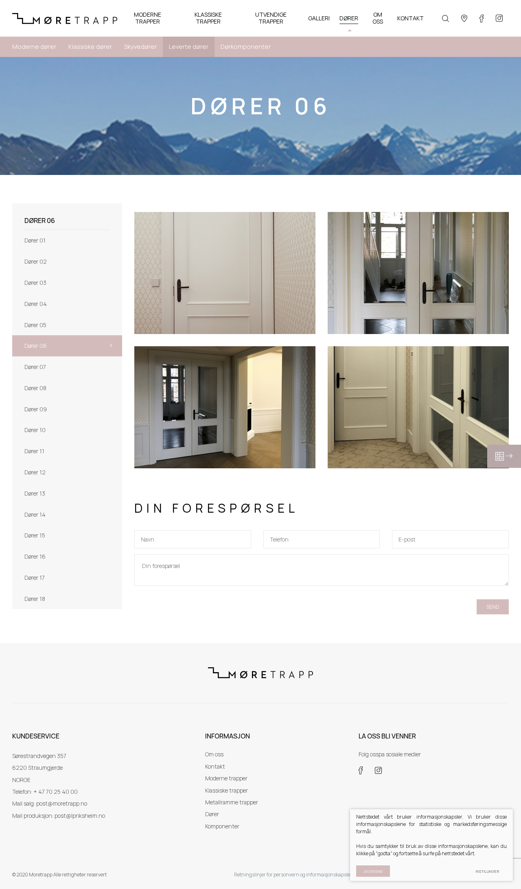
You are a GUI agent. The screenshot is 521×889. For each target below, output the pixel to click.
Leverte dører (188, 46)
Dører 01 (35, 240)
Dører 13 (34, 493)
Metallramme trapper (231, 802)
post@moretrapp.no (61, 803)
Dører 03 (35, 282)
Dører (212, 814)
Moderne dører (34, 46)
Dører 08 (35, 388)
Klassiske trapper (226, 790)
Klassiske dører (90, 46)
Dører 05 (35, 325)
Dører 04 (35, 304)
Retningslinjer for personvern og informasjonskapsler (293, 874)
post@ (63, 815)
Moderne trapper (226, 778)
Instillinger (487, 871)
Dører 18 (34, 599)
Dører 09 (35, 409)
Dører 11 (34, 451)
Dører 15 (34, 535)
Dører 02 (35, 261)
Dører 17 (34, 577)
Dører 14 (35, 514)
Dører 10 (35, 430)
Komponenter (222, 826)
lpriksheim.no (88, 815)
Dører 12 (35, 472)
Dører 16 (35, 556)
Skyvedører (140, 46)
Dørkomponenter (246, 46)
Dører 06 (35, 345)
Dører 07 (35, 367)
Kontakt (215, 766)
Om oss (214, 754)
